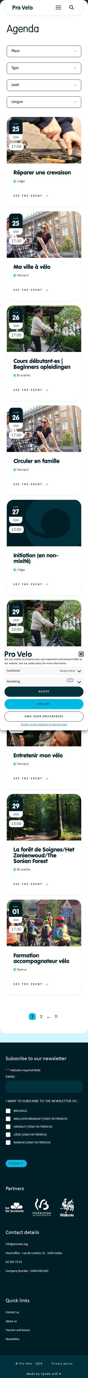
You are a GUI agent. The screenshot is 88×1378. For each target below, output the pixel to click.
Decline (44, 704)
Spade (46, 1374)
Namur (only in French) (32, 1142)
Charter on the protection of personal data (44, 724)
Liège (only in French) (30, 1134)
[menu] (58, 7)
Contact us (12, 1312)
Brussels (20, 1111)
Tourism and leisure (18, 1330)
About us (11, 1321)
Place (15, 51)
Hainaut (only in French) (33, 1127)
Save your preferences (44, 716)
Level (15, 85)
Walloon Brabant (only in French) (40, 1119)
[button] (81, 654)
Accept (44, 691)
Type (15, 68)
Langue (17, 102)
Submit (16, 1163)
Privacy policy (62, 1363)
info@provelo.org (17, 1244)
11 (56, 1017)
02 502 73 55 (14, 1262)
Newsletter (13, 1339)
